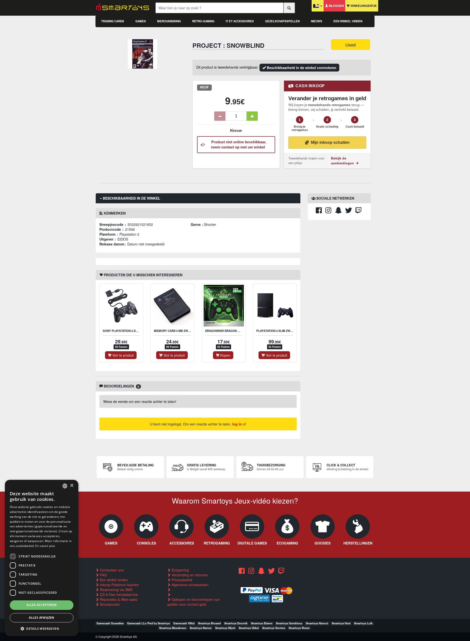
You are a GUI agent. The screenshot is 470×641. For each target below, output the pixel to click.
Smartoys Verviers (273, 628)
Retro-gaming (203, 21)
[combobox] (64, 486)
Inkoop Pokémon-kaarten (119, 584)
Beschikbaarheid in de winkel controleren (301, 67)
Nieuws (316, 21)
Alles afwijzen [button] (41, 618)
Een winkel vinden (347, 21)
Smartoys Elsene (261, 623)
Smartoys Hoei (341, 623)
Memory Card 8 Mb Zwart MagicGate (182, 331)
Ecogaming (180, 570)
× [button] (71, 485)
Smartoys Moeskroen (172, 628)
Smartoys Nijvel (225, 628)
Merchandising (169, 21)
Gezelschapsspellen (282, 21)
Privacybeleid (181, 579)
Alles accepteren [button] (41, 605)
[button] (41, 628)
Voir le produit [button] (122, 355)
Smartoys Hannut (317, 623)
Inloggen (336, 6)
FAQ (103, 574)
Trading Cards (112, 21)
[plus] (252, 116)
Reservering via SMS (115, 589)
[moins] (219, 116)
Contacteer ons (111, 570)
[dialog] (41, 558)
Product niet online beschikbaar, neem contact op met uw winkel (237, 144)
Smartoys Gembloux (289, 623)
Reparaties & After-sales (118, 599)
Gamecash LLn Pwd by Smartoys (148, 623)
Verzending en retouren (189, 574)
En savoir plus (45, 546)
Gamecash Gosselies (110, 623)
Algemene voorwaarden (190, 584)
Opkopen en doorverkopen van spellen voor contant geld (193, 602)
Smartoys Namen (201, 628)
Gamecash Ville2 (184, 623)
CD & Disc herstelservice (118, 594)
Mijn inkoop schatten (330, 142)
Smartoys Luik (363, 623)
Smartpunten (109, 604)
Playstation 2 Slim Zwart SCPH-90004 (284, 331)
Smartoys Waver (299, 628)
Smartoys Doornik (235, 623)
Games (140, 21)
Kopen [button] (224, 355)
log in (237, 424)
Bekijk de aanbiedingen (343, 161)
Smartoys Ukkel (249, 628)
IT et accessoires (240, 21)
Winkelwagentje (363, 6)
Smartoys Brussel (209, 623)
